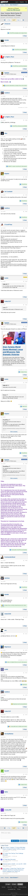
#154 (26, 76)
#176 (26, 714)
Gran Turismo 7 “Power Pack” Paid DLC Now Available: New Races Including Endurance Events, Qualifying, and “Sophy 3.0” (13, 870)
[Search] (26, 1)
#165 (26, 382)
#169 (26, 581)
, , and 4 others (19, 726)
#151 (26, 27)
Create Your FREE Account (13, 10)
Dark (14, 884)
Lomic (4, 307)
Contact (3, 887)
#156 (26, 120)
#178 (26, 774)
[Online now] (3, 175)
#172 (26, 633)
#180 (26, 813)
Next (18, 20)
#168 (26, 560)
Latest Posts (4, 845)
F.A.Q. (15, 887)
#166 (26, 417)
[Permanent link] (20, 354)
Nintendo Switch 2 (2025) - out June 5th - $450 (14, 864)
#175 (26, 695)
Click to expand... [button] (14, 431)
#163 (26, 304)
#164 (26, 326)
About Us (9, 887)
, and (18, 33)
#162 (26, 281)
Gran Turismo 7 (6, 851)
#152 (26, 43)
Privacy (19, 889)
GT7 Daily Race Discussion (9, 859)
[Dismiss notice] (25, 8)
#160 (26, 211)
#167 (26, 463)
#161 (26, 228)
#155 (26, 96)
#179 (26, 795)
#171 (26, 617)
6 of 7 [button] (14, 20)
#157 (26, 136)
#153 (26, 60)
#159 (26, 195)
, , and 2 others (16, 85)
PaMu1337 (5, 284)
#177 (26, 737)
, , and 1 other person (17, 166)
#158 (26, 177)
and (20, 49)
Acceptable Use (11, 889)
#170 (26, 598)
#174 (26, 672)
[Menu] (4, 2)
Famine (4, 395)
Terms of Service (22, 887)
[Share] (24, 27)
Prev (9, 20)
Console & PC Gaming (7, 866)
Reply (25, 35)
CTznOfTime (6, 420)
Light (8, 884)
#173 (26, 650)
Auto (20, 884)
